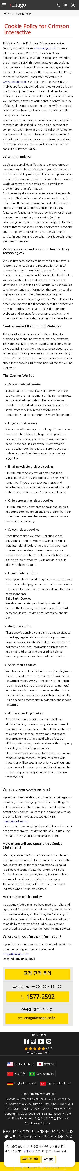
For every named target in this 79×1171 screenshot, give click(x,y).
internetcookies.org (15, 821)
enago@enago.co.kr (16, 954)
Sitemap (46, 1123)
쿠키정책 (28, 1151)
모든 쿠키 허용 (30, 1159)
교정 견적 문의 (37, 973)
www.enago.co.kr (45, 48)
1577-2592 (40, 996)
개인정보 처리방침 (45, 1118)
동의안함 (48, 1159)
